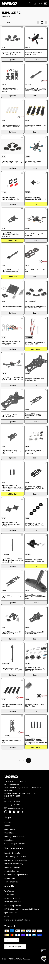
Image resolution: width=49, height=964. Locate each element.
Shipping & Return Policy (14, 836)
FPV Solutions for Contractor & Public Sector (21, 909)
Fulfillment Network (12, 867)
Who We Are (9, 891)
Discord (7, 826)
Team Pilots (9, 895)
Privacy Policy (9, 878)
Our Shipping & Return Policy (15, 860)
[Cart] (40, 3)
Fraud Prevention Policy (13, 864)
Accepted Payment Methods (15, 856)
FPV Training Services (12, 905)
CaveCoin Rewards (11, 871)
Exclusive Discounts (12, 853)
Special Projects (10, 912)
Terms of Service (11, 882)
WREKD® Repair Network (14, 844)
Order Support (10, 829)
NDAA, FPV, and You (12, 902)
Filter (8, 22)
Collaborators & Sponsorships (16, 874)
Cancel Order (9, 840)
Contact (7, 822)
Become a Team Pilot (13, 898)
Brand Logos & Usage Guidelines (17, 920)
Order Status (9, 833)
